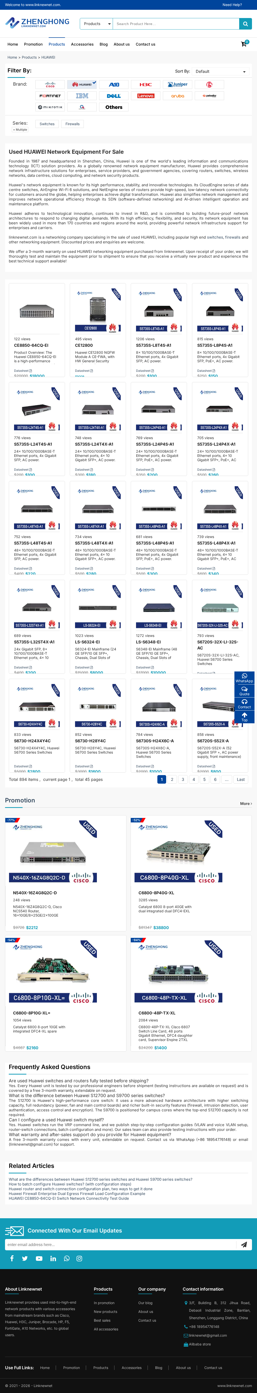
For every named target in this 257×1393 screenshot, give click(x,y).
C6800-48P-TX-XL (157, 1012)
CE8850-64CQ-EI (31, 345)
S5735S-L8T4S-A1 (153, 345)
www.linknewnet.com (234, 1385)
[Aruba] (177, 96)
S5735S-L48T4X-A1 (94, 543)
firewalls (233, 237)
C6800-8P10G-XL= (31, 1012)
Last (241, 779)
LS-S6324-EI (87, 641)
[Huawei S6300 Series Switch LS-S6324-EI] (98, 608)
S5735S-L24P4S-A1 (155, 444)
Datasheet (21, 371)
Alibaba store (200, 1344)
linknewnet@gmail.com (208, 1335)
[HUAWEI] (82, 85)
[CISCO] (50, 85)
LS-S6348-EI (148, 641)
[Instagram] (80, 1258)
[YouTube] (40, 1258)
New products (105, 1311)
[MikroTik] (50, 107)
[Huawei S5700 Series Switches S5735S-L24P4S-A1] (159, 410)
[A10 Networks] (113, 85)
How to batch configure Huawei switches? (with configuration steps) (70, 1184)
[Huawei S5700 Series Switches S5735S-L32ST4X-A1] (37, 608)
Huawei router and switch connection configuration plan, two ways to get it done (81, 1188)
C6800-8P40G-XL (156, 892)
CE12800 (84, 345)
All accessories (106, 1329)
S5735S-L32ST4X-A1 (34, 641)
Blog (104, 44)
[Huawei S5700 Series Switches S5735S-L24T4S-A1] (37, 410)
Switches (47, 124)
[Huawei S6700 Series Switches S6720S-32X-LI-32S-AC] (220, 608)
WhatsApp (244, 681)
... (227, 779)
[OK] (244, 1245)
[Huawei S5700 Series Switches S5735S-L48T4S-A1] (37, 509)
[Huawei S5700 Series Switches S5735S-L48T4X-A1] (98, 509)
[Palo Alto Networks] (209, 96)
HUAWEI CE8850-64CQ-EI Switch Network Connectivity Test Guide (69, 1198)
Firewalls (73, 124)
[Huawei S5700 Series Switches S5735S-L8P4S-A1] (220, 311)
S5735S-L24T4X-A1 (94, 444)
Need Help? (232, 5)
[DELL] (113, 96)
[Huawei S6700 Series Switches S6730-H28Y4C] (98, 707)
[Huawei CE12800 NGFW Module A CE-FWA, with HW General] (98, 311)
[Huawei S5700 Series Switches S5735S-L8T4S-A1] (159, 311)
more (79, 376)
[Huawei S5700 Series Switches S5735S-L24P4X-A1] (220, 410)
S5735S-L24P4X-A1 (216, 444)
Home (13, 44)
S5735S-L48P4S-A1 (155, 543)
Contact (244, 707)
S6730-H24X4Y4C (32, 740)
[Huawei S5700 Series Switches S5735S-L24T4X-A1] (98, 410)
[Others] (114, 107)
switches (215, 237)
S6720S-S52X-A (213, 740)
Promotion (33, 44)
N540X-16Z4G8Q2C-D (35, 892)
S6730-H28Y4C (90, 740)
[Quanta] (82, 107)
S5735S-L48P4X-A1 (216, 543)
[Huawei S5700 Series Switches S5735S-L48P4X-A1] (220, 509)
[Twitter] (26, 1258)
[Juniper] (177, 85)
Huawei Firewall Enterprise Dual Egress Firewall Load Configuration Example (77, 1193)
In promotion (104, 1303)
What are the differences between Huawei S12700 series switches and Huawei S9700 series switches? (100, 1179)
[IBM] (82, 96)
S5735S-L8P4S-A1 (214, 345)
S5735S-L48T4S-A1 (33, 543)
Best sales (102, 1320)
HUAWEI (48, 57)
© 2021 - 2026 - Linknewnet (28, 1385)
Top (244, 720)
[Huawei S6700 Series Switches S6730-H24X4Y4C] (37, 707)
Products (57, 44)
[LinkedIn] (54, 1258)
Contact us (145, 44)
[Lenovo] (145, 96)
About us (122, 44)
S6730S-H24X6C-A (155, 740)
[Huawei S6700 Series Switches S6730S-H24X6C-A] (159, 707)
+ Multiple (20, 129)
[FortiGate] (50, 96)
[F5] (209, 85)
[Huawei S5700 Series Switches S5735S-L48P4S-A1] (159, 509)
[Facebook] (13, 1258)
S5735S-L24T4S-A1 (33, 444)
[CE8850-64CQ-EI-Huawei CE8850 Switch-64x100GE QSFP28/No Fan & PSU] (37, 311)
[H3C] (145, 85)
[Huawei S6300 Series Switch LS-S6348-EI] (159, 608)
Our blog (145, 1303)
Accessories (82, 44)
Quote (244, 694)
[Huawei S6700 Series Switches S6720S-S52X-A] (220, 707)
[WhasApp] (68, 1258)
